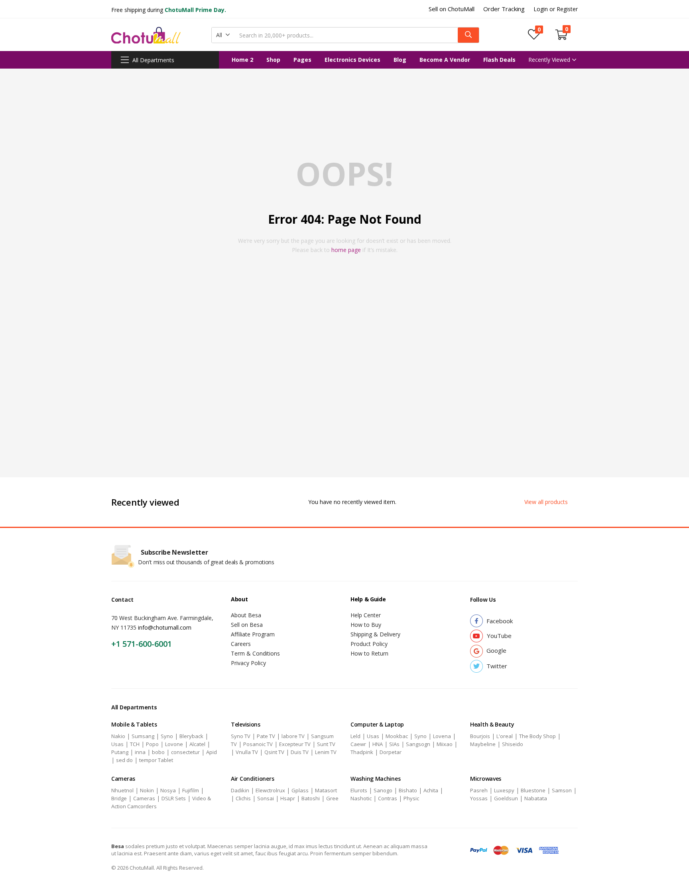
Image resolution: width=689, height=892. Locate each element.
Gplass (300, 790)
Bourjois (480, 736)
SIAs (394, 744)
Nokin (147, 790)
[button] (223, 35)
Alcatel (197, 744)
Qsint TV (274, 752)
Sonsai (265, 798)
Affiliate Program (253, 634)
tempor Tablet (156, 760)
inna (140, 752)
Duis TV (300, 752)
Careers (241, 644)
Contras (387, 798)
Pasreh (479, 790)
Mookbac (397, 736)
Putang (119, 752)
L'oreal (504, 736)
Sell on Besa (247, 624)
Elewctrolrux (270, 790)
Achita (430, 790)
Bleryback (191, 736)
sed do (124, 760)
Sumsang (143, 736)
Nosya (168, 790)
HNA (377, 744)
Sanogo (383, 790)
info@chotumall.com (164, 627)
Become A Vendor (444, 59)
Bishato (408, 790)
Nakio (118, 736)
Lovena (442, 736)
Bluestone (533, 790)
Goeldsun (506, 798)
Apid (211, 752)
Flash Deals (499, 59)
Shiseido (512, 744)
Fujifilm (190, 790)
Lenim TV (326, 752)
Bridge (119, 798)
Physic (411, 798)
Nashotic (361, 798)
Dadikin (240, 790)
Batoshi (310, 798)
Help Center (365, 615)
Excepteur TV (295, 744)
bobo (158, 752)
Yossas (479, 798)
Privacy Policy (248, 663)
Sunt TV (326, 744)
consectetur (185, 752)
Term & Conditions (255, 653)
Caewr (358, 744)
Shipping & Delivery (375, 634)
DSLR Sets (173, 798)
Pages (302, 59)
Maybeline (483, 744)
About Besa (246, 615)
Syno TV (240, 736)
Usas (117, 744)
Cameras (144, 798)
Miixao (445, 744)
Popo (152, 744)
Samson (562, 790)
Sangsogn (418, 744)
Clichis (243, 798)
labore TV (293, 736)
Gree (332, 798)
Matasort (326, 790)
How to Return (369, 653)
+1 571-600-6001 (141, 643)
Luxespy (504, 790)
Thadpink (361, 752)
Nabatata (535, 798)
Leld (355, 736)
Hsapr (287, 798)
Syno (167, 736)
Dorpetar (391, 752)
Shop (273, 59)
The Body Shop (537, 736)
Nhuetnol (122, 790)
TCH (135, 744)
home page (346, 250)
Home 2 (242, 59)
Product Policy (369, 644)
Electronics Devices (352, 59)
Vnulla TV (247, 752)
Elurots (358, 790)
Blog (400, 59)
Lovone (174, 744)
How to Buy (365, 624)
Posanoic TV (258, 744)
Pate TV (266, 736)
